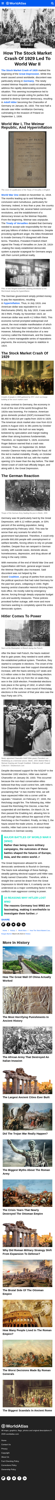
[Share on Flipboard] (3, 924)
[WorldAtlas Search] (52, 3)
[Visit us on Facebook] (9, 1478)
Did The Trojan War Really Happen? (25, 1133)
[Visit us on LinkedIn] (25, 1478)
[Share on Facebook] (8, 924)
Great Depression (29, 74)
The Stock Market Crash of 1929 (19, 70)
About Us (5, 1457)
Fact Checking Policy (10, 1461)
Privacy (4, 1449)
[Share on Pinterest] (19, 924)
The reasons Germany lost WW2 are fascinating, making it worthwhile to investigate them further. (27, 909)
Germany (28, 81)
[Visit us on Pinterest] (19, 1478)
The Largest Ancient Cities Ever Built (26, 1097)
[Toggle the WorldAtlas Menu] (2, 3)
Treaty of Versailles (17, 223)
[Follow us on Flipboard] (3, 1478)
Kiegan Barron (6, 934)
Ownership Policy (8, 1469)
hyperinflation (12, 303)
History (27, 934)
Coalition (14, 576)
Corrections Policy (9, 1465)
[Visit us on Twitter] (14, 1478)
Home (3, 1440)
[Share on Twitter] (13, 924)
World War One (10, 195)
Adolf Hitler (10, 102)
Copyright (5, 1453)
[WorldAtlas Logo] (17, 3)
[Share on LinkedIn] (24, 924)
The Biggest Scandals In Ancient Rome (27, 1410)
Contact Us (6, 1445)
